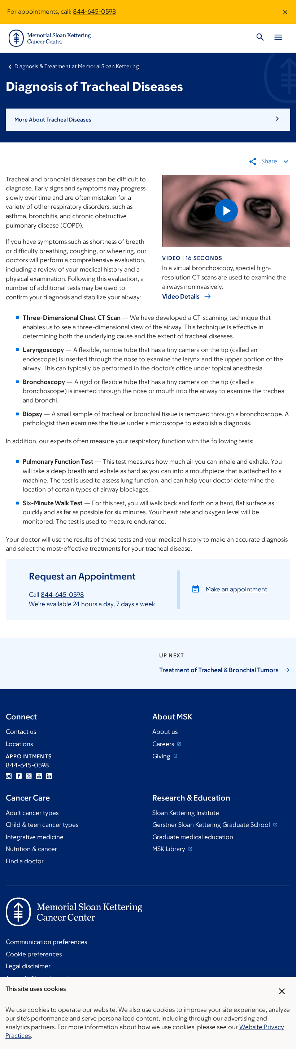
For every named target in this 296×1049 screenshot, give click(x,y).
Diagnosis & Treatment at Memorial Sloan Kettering (76, 66)
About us (165, 731)
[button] (148, 119)
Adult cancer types (32, 812)
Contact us (21, 731)
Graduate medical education (192, 837)
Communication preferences (46, 942)
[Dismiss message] (285, 12)
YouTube (39, 776)
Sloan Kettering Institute (185, 812)
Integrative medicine (35, 837)
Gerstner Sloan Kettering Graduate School (211, 824)
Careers (163, 744)
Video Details (181, 296)
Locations (19, 744)
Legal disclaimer (28, 966)
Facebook (19, 776)
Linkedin (49, 776)
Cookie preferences (34, 954)
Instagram (9, 776)
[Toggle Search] (260, 38)
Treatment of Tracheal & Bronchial (219, 670)
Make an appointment (236, 589)
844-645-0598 (94, 11)
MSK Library (169, 848)
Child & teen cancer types (42, 824)
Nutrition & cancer (31, 848)
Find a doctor (25, 861)
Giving (162, 756)
